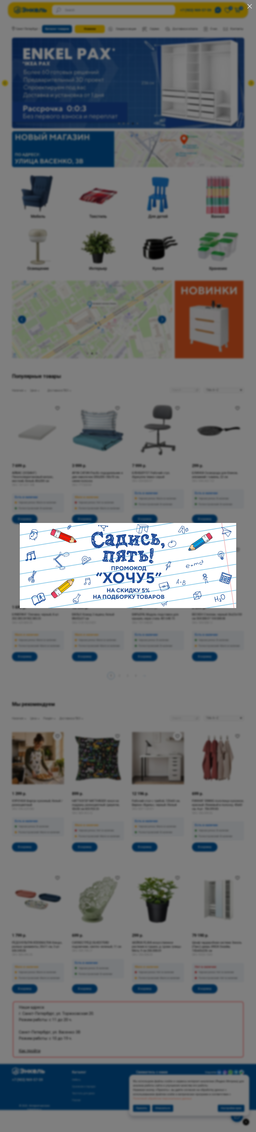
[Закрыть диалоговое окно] (249, 6)
